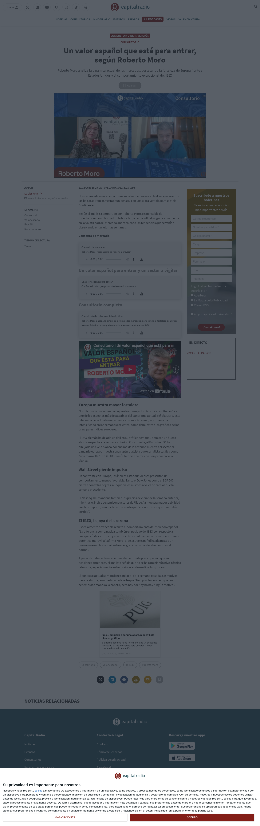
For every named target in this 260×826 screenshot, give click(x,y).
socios (38, 790)
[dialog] (130, 797)
